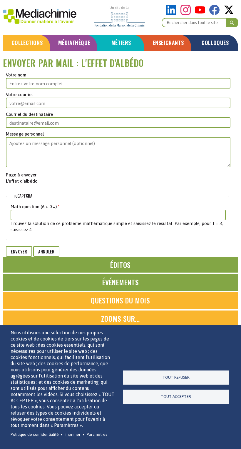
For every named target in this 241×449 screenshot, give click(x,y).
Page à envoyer (21, 174)
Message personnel (25, 133)
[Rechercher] (232, 22)
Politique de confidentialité (35, 434)
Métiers (121, 42)
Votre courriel (19, 94)
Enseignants (168, 42)
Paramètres (97, 434)
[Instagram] (187, 13)
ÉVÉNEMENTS (120, 282)
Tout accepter (176, 396)
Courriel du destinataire (29, 114)
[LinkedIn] (172, 13)
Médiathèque (74, 42)
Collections (27, 42)
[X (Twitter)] (229, 13)
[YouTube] (201, 13)
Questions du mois (120, 300)
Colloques (215, 42)
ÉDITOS (120, 264)
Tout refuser (176, 377)
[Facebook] (215, 13)
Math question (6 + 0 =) (34, 206)
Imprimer (73, 434)
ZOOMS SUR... (120, 318)
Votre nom (16, 74)
